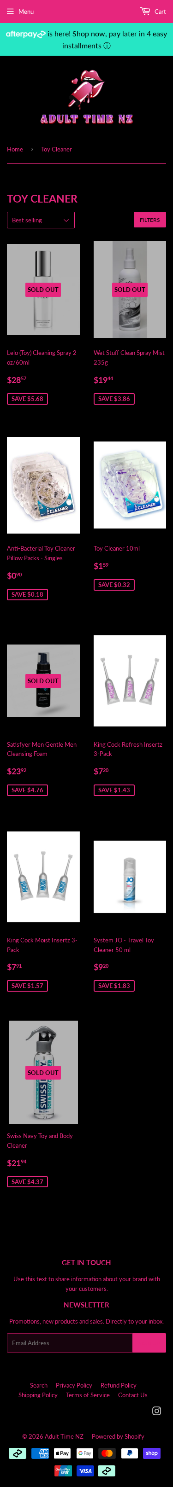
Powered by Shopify (118, 1436)
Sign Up (149, 1343)
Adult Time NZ (64, 1436)
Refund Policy (119, 1385)
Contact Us (133, 1395)
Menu (26, 11)
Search (39, 1385)
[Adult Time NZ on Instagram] (156, 1412)
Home (15, 149)
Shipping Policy (38, 1395)
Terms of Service (88, 1395)
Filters (150, 219)
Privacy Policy (74, 1385)
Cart (159, 11)
